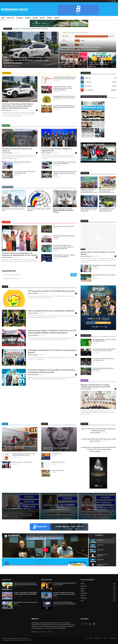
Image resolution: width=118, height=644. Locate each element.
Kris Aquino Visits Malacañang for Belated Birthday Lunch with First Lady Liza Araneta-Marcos (64, 594)
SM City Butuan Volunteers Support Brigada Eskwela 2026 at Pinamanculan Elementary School (107, 191)
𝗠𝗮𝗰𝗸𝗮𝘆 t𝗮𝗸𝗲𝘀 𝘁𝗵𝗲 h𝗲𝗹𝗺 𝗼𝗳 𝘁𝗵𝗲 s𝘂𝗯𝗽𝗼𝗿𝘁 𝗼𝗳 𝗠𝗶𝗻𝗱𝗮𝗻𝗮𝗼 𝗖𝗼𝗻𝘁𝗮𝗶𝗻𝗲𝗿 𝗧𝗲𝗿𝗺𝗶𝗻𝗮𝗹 (63, 210)
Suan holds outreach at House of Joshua (63, 226)
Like (115, 78)
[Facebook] (108, 1)
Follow (114, 82)
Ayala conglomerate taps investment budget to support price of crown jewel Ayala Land (89, 210)
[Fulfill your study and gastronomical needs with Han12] (46, 238)
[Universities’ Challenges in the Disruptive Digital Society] (59, 506)
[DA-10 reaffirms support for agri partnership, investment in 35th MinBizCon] (46, 165)
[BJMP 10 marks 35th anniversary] (7, 165)
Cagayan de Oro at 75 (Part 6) (58, 462)
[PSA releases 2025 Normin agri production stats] (14, 198)
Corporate (83, 187)
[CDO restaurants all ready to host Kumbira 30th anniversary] (14, 298)
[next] (114, 29)
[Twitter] (110, 1)
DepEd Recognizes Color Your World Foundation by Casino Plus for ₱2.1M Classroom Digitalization (62, 88)
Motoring (83, 249)
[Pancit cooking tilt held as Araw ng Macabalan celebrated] (14, 318)
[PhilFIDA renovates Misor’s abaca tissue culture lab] (19, 138)
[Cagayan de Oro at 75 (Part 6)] (45, 464)
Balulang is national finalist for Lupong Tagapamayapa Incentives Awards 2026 (95, 386)
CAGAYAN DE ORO (45, 146)
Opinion (21, 503)
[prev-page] (3, 119)
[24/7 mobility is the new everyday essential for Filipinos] (7, 605)
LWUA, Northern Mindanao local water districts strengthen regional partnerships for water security (64, 173)
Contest (82, 408)
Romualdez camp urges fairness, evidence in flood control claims (30, 28)
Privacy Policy (18, 278)
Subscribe (113, 90)
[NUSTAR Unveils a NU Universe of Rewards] (6, 464)
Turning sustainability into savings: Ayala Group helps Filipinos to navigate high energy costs (107, 210)
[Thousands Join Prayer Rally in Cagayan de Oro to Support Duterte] (86, 361)
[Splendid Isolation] (21, 506)
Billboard (4, 250)
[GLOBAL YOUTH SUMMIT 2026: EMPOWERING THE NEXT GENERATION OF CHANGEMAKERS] (7, 595)
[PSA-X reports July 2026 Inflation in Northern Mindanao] (39, 198)
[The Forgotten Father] (45, 456)
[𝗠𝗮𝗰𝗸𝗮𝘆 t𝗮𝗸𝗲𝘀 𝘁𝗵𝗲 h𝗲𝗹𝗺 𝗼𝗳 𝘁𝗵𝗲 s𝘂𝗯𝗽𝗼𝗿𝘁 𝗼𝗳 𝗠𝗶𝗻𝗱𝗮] (65, 198)
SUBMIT (74, 274)
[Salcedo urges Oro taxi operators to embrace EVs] (86, 278)
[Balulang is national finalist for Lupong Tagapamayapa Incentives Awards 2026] (98, 400)
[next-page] (5, 119)
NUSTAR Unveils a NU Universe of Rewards (22, 462)
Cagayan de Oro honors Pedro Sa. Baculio (56, 448)
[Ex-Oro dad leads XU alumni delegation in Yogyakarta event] (59, 138)
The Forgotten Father (56, 453)
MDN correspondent (6, 110)
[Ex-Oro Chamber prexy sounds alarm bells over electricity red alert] (7, 174)
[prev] (111, 29)
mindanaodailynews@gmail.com (46, 631)
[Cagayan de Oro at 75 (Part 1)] (45, 473)
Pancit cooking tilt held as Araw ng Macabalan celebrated (51, 311)
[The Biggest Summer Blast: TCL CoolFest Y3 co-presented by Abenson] (14, 357)
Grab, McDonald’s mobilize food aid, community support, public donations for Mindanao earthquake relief (63, 247)
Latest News (6, 54)
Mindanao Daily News (7, 152)
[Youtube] (115, 1)
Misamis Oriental (5, 146)
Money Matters (5, 206)
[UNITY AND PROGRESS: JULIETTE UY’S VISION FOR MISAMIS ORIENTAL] (86, 342)
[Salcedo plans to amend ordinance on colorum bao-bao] (98, 237)
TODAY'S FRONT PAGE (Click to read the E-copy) (94, 96)
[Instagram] (112, 1)
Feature (91, 60)
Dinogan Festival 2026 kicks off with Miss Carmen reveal (98, 439)
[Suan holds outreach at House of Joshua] (46, 229)
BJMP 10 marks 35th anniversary (22, 162)
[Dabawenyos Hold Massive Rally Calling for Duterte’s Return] (86, 371)
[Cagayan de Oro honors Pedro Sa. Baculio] (59, 439)
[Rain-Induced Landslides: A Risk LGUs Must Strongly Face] (97, 506)
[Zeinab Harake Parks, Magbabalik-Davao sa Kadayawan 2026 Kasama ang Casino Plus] (46, 109)
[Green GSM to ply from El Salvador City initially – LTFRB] (86, 268)
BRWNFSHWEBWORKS (28, 640)
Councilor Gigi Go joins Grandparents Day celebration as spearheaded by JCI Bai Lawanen (19, 254)
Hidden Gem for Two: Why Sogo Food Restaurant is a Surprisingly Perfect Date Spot (19, 447)
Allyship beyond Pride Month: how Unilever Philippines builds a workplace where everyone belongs (89, 191)
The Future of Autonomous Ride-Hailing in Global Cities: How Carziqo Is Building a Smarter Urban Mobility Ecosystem (17, 106)
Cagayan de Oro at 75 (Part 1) (58, 470)
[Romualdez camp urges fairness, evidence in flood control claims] (46, 586)
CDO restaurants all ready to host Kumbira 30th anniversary (51, 291)
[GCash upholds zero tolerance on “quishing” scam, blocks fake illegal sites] (46, 258)
